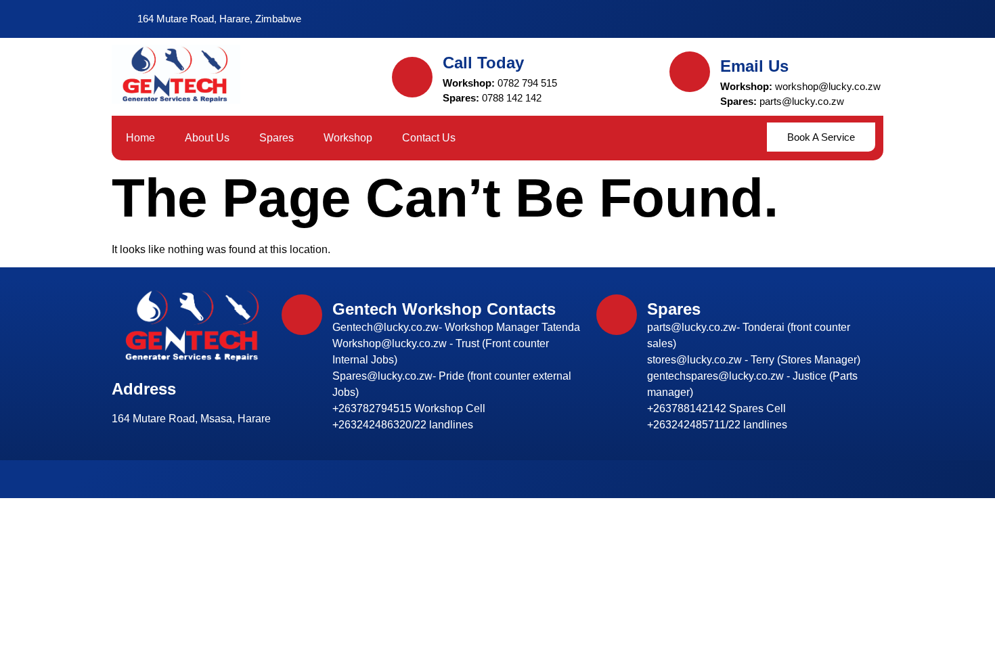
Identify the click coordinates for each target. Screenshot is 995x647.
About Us (207, 137)
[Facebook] (790, 19)
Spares (276, 137)
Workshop (348, 137)
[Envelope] (864, 19)
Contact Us (429, 137)
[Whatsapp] (839, 19)
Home (140, 137)
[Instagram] (815, 19)
